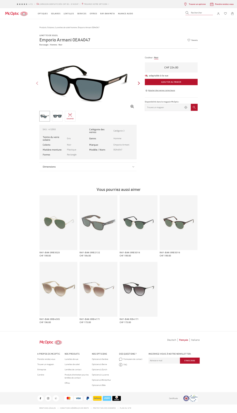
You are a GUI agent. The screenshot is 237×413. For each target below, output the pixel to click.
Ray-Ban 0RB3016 (130, 252)
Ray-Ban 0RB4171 (90, 319)
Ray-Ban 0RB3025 (50, 252)
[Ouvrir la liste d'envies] (225, 13)
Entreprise (41, 369)
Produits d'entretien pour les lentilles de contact (77, 376)
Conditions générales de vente (74, 408)
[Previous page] (37, 83)
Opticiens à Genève (100, 359)
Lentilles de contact (73, 369)
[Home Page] (16, 14)
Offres (67, 383)
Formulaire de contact (132, 359)
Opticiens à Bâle (99, 385)
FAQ (125, 364)
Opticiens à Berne (99, 364)
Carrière (40, 375)
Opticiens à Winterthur (101, 380)
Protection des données (104, 408)
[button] (218, 13)
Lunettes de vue (71, 359)
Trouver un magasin (45, 364)
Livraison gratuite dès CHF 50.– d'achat (59, 4)
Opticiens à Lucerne (100, 375)
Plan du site (125, 408)
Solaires (51, 27)
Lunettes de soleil (72, 364)
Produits (43, 27)
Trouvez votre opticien (95, 4)
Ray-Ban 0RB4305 (50, 319)
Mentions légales (47, 408)
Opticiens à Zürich (99, 369)
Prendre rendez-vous (46, 359)
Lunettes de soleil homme (66, 27)
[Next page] (138, 83)
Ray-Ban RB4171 (129, 319)
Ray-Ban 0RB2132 (90, 252)
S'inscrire (189, 360)
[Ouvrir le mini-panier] (232, 13)
